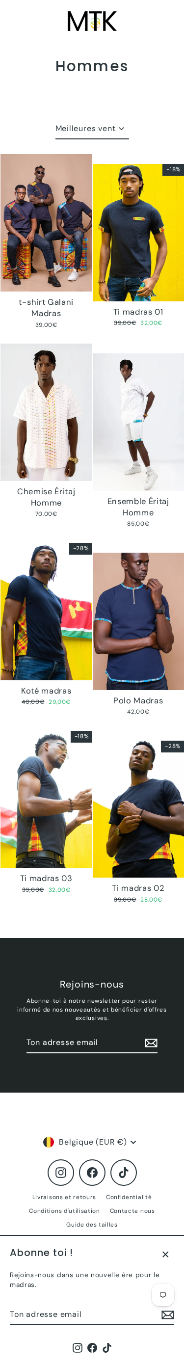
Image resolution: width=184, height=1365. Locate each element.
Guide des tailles (92, 1225)
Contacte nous (132, 1211)
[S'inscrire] (166, 1315)
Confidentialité (129, 1197)
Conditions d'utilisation (64, 1211)
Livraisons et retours (64, 1197)
